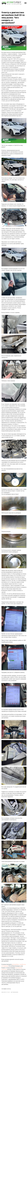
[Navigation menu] (25, 3)
